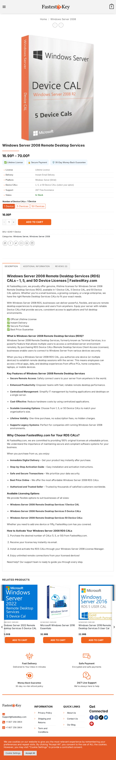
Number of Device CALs (14, 202)
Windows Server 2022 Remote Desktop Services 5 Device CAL (19, 627)
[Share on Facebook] (10, 243)
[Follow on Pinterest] (91, 724)
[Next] (114, 633)
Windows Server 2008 (63, 19)
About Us (71, 713)
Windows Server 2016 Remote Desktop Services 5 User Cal (95, 627)
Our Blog (71, 725)
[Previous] (2, 633)
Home (43, 19)
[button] (4, 6)
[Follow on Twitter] (106, 717)
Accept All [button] (30, 753)
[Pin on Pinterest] (26, 243)
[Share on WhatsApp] (5, 243)
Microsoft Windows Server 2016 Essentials (57, 627)
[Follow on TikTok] (101, 717)
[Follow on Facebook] (91, 717)
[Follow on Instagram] (96, 717)
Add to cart (34, 222)
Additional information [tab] (36, 266)
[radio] (9, 206)
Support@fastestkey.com (14, 717)
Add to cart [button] (19, 640)
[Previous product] (61, 25)
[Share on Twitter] (15, 243)
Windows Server (20, 236)
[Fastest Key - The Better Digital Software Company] (58, 7)
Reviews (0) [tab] (61, 266)
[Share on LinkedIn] (32, 243)
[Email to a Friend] (21, 243)
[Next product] (55, 25)
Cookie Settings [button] (13, 753)
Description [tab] (11, 266)
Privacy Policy (45, 713)
